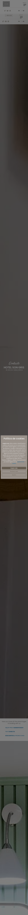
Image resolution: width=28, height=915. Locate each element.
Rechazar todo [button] (14, 471)
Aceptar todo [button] (14, 468)
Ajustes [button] (14, 475)
